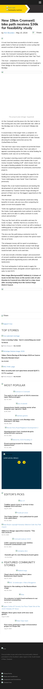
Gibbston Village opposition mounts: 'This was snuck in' (18, 531)
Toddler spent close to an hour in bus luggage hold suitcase (19, 505)
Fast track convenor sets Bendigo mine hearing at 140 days (19, 420)
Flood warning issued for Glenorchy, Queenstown (18, 444)
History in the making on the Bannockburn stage (20, 587)
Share (39, 33)
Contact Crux (8, 682)
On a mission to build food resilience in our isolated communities (21, 599)
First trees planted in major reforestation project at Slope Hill (20, 625)
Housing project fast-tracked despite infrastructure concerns (19, 432)
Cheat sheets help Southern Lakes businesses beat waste (18, 575)
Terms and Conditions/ (11, 676)
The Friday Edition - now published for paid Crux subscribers (21, 517)
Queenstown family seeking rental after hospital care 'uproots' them (20, 408)
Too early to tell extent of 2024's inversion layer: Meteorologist (21, 396)
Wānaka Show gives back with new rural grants (17, 613)
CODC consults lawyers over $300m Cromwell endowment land (18, 543)
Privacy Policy (8, 673)
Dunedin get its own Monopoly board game (21, 555)
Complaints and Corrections (12, 679)
